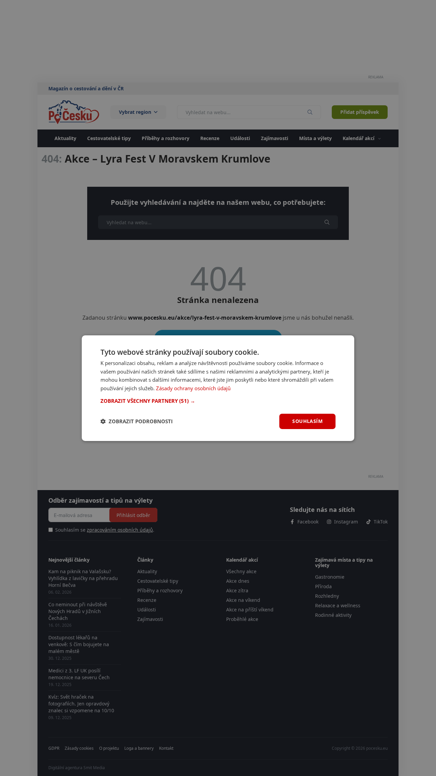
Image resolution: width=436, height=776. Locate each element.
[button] (218, 401)
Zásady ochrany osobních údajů (193, 388)
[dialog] (218, 388)
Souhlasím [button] (307, 421)
